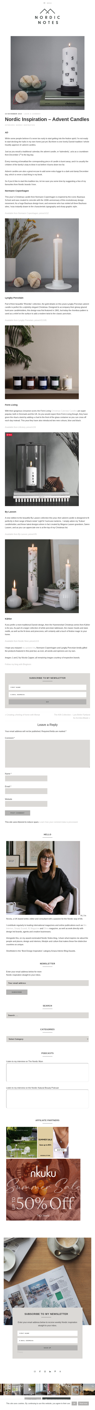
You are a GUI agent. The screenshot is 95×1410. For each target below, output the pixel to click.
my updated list (28, 648)
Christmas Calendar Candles (64, 411)
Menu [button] (49, 3)
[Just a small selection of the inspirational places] (6, 1389)
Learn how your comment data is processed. (58, 822)
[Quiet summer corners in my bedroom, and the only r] (18, 1389)
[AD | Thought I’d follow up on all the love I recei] (65, 1389)
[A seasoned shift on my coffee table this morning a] (77, 1389)
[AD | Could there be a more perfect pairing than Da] (53, 1389)
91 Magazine (34, 928)
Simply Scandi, (21, 928)
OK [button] (74, 1403)
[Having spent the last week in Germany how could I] (41, 1389)
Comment (10, 738)
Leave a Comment (32, 114)
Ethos (46, 928)
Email (8, 786)
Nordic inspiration (25, 125)
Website (8, 799)
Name (8, 774)
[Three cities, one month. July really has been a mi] (89, 1389)
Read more (83, 1403)
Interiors (10, 125)
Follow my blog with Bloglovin (18, 664)
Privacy (20, 1352)
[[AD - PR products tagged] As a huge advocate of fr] (30, 1389)
